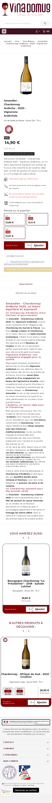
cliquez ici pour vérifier (23, 785)
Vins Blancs (28, 41)
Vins (17, 41)
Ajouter (39, 245)
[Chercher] (45, 23)
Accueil (8, 41)
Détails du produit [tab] (26, 293)
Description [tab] (26, 284)
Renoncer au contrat (26, 790)
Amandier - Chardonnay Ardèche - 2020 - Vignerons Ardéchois (26, 43)
